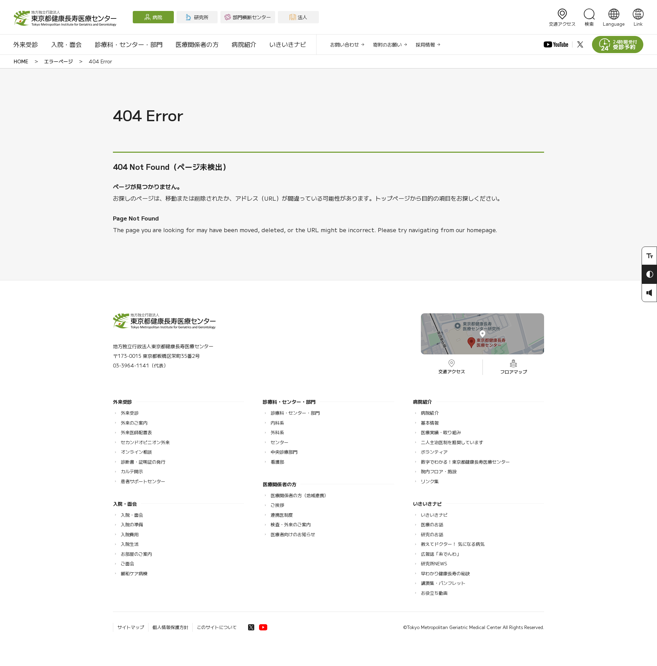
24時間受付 (625, 44)
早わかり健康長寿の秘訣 (445, 573)
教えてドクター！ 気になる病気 (453, 544)
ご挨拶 (277, 505)
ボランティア (434, 452)
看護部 (277, 461)
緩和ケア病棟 (134, 573)
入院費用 (130, 534)
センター (279, 442)
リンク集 (430, 481)
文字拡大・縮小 (649, 256)
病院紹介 (244, 44)
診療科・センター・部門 (129, 44)
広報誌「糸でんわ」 (441, 554)
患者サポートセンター (143, 481)
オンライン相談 (136, 452)
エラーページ (58, 61)
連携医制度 (282, 515)
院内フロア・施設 (438, 471)
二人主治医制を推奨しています (452, 442)
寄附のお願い (387, 44)
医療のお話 (432, 524)
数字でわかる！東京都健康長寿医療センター (465, 461)
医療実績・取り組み (441, 432)
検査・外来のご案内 (291, 524)
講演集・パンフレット (443, 583)
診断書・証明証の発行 (143, 461)
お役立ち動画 (434, 593)
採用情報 (425, 44)
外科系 (277, 432)
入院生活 (130, 544)
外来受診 (25, 44)
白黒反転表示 (649, 274)
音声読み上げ (649, 293)
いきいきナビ (287, 44)
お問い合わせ (344, 44)
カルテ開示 (132, 471)
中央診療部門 (284, 452)
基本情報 (430, 422)
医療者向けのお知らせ (293, 534)
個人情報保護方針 (170, 627)
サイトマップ (130, 627)
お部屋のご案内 (136, 554)
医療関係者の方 (197, 44)
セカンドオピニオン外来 (145, 442)
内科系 (277, 422)
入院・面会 (66, 44)
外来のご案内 (134, 422)
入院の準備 (132, 524)
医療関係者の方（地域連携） (299, 495)
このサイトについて (217, 627)
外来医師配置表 (136, 432)
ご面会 (127, 563)
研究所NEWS (434, 563)
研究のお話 (432, 534)
